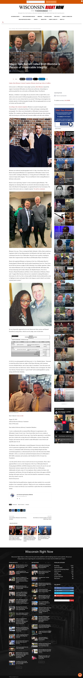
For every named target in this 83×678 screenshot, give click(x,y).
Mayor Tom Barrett (21, 504)
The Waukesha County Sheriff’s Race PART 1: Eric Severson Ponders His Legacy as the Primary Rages (63, 329)
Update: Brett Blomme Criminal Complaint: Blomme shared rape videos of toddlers (30, 83)
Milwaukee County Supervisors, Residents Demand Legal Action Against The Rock (45, 584)
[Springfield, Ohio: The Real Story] (35, 579)
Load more (64, 403)
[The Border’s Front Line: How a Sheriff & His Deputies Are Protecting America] (35, 567)
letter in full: (20, 415)
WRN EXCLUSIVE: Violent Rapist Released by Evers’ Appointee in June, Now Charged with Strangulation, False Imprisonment (22, 655)
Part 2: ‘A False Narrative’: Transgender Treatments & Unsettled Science (44, 603)
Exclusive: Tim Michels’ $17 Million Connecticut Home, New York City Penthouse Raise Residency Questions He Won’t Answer (22, 580)
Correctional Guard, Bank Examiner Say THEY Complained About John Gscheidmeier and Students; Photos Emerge (64, 288)
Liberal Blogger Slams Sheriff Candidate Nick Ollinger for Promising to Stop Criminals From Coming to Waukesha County (63, 342)
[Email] (21, 510)
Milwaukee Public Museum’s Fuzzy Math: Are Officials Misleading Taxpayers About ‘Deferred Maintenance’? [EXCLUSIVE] (44, 619)
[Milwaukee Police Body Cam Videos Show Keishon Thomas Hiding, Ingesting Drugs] (12, 608)
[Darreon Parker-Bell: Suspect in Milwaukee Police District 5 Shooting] (12, 642)
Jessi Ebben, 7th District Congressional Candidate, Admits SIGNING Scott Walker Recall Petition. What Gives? (63, 356)
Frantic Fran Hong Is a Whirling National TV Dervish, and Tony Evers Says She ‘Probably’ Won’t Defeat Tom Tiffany (64, 383)
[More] (47, 79)
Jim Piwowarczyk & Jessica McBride (25, 494)
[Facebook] (17, 498)
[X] (19, 498)
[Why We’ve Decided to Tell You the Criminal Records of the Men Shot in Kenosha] (12, 567)
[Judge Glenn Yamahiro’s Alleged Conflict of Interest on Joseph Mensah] (35, 633)
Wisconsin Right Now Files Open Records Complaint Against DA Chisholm (45, 651)
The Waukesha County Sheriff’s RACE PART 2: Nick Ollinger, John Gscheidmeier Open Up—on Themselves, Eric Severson (63, 315)
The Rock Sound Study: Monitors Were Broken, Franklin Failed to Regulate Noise (45, 590)
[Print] (10, 510)
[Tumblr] (24, 510)
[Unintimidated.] (41, 8)
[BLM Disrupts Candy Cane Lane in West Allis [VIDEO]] (12, 649)
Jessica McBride (57, 143)
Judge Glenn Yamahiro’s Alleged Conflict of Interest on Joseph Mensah (45, 632)
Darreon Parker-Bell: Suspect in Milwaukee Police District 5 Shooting (22, 642)
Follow (71, 590)
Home (10, 28)
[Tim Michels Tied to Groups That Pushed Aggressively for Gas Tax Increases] (12, 663)
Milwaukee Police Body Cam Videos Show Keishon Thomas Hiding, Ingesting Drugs (22, 608)
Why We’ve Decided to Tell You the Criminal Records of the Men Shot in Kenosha (22, 566)
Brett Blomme (39, 86)
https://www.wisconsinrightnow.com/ (22, 496)
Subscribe (71, 595)
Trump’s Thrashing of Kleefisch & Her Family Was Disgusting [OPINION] (22, 636)
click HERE (67, 100)
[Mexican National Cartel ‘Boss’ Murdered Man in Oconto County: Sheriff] (35, 573)
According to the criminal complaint (18, 107)
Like (72, 587)
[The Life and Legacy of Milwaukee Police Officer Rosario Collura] (35, 639)
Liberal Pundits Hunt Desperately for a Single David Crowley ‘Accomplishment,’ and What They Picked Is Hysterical (63, 221)
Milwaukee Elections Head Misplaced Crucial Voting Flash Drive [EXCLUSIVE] (22, 587)
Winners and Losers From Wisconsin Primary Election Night (64, 263)
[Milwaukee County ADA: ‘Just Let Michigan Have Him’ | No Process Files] (35, 657)
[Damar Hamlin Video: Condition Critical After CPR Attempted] (12, 615)
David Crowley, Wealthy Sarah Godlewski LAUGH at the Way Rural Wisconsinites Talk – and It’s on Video (63, 248)
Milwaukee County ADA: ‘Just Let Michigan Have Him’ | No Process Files (44, 657)
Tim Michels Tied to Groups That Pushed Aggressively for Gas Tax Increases (22, 662)
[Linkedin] (18, 510)
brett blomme (14, 504)
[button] (2, 22)
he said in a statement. (39, 189)
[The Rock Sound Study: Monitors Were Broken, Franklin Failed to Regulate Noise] (35, 591)
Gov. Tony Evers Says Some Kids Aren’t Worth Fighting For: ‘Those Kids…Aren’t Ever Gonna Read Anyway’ (63, 166)
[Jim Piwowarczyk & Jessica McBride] (10, 71)
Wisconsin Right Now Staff (59, 170)
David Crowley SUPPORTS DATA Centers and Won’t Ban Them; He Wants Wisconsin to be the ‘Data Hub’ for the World (63, 234)
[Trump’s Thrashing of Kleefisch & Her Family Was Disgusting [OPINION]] (12, 636)
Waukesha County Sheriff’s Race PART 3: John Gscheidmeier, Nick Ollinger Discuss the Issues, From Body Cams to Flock (63, 302)
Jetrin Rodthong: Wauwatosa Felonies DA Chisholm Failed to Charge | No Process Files (45, 626)
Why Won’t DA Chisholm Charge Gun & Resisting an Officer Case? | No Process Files (45, 644)
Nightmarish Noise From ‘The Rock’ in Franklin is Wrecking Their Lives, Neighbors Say (44, 596)
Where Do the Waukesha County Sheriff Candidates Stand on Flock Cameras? (63, 370)
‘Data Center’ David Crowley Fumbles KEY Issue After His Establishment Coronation (62, 208)
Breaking (13, 28)
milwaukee (27, 504)
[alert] (64, 95)
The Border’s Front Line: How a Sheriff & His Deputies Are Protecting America (45, 566)
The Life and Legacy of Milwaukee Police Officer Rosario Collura (43, 638)
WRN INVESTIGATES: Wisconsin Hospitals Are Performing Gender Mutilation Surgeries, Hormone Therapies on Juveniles (45, 610)
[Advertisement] (64, 83)
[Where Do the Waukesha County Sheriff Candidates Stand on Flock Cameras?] (64, 368)
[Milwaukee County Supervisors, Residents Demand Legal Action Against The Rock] (35, 585)
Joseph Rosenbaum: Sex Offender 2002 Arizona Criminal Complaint (22, 572)
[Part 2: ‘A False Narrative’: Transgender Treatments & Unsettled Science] (35, 603)
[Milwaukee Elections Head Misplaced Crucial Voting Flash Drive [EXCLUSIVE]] (12, 587)
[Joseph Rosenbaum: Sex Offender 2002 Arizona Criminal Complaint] (12, 573)
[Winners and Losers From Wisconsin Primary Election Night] (64, 259)
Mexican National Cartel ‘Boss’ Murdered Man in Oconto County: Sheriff (45, 572)
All (23, 562)
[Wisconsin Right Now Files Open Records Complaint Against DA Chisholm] (35, 651)
